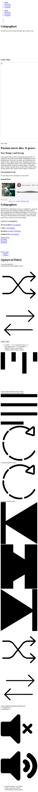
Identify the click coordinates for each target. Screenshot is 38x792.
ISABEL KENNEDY (14, 231)
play (8, 341)
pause (3, 341)
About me (7, 4)
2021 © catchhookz (19, 201)
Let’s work (7, 5)
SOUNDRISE (16, 225)
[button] (19, 143)
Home (6, 2)
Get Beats (7, 7)
